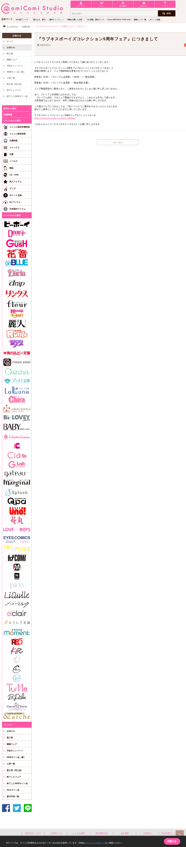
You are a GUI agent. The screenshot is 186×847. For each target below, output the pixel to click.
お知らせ (26, 26)
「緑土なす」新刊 (38, 20)
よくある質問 (79, 833)
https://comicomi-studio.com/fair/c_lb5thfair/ (55, 118)
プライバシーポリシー (95, 843)
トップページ (12, 26)
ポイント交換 (155, 20)
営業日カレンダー (33, 833)
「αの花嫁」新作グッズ (94, 20)
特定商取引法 (102, 833)
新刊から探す (10, 108)
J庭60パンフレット (56, 20)
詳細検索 (8, 114)
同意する (172, 841)
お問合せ (147, 833)
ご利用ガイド (56, 833)
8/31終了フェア (22, 20)
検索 (169, 13)
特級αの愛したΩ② (74, 20)
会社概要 (125, 833)
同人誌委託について (170, 833)
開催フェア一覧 (140, 20)
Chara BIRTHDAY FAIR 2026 (119, 20)
